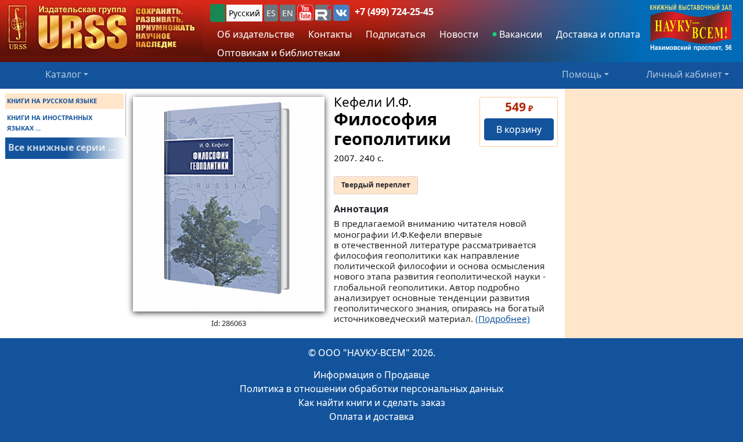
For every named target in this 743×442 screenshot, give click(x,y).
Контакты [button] (330, 34)
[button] (305, 13)
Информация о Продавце (371, 374)
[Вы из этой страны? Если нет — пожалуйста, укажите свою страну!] (217, 13)
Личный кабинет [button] (684, 74)
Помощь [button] (582, 74)
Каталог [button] (63, 74)
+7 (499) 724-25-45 (394, 11)
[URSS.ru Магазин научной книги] (101, 28)
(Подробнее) (502, 318)
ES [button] (271, 13)
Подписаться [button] (395, 34)
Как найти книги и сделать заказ (371, 402)
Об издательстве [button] (255, 34)
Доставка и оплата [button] (598, 34)
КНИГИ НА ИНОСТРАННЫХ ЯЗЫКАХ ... (49, 122)
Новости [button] (458, 34)
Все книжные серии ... (62, 147)
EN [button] (287, 13)
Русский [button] (244, 13)
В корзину (519, 129)
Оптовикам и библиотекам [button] (278, 52)
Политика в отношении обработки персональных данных (371, 388)
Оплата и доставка (371, 416)
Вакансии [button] (519, 34)
